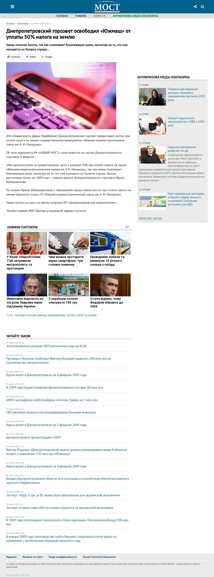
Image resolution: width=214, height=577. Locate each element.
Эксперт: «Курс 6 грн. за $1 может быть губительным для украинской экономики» (63, 495)
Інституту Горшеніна (104, 556)
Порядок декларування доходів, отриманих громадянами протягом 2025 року (186, 94)
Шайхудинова (57, 315)
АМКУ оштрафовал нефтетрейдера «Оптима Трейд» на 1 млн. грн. (52, 400)
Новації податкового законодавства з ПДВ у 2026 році (186, 121)
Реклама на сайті (32, 556)
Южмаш (42, 315)
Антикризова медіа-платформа (135, 16)
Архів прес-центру (150, 218)
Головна (62, 16)
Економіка (22, 23)
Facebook (80, 211)
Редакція (11, 556)
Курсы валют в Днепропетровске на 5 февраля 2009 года (46, 425)
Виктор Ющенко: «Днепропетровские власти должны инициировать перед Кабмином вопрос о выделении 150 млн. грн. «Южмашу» (66, 452)
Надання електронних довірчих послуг (182, 149)
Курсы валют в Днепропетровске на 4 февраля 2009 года (46, 466)
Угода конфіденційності (62, 556)
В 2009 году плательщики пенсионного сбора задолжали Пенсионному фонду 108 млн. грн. (67, 522)
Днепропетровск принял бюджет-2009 (33, 437)
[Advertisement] (165, 45)
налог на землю (86, 315)
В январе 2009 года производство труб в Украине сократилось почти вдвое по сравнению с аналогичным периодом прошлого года (61, 538)
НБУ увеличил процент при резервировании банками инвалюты (51, 412)
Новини (80, 16)
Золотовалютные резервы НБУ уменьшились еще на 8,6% (46, 346)
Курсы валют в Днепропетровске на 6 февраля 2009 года (46, 375)
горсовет (20, 315)
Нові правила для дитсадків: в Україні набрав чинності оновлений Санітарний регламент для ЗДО (186, 199)
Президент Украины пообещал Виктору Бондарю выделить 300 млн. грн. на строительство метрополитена (58, 360)
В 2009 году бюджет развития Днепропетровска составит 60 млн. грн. (54, 387)
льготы (71, 315)
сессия (31, 315)
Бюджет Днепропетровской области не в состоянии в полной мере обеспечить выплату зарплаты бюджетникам (67, 480)
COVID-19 (99, 16)
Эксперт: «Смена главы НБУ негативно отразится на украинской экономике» (60, 508)
